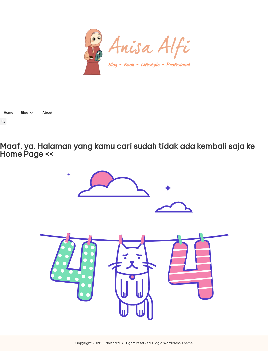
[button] (3, 121)
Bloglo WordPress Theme (172, 343)
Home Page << (27, 154)
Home (8, 112)
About (47, 112)
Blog (24, 112)
